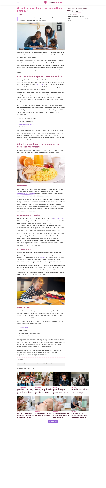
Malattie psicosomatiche (26, 124)
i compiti (42, 257)
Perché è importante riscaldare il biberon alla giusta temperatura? (25, 415)
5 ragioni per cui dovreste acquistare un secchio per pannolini (79, 415)
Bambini (55, 387)
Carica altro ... (53, 421)
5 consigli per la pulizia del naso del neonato (43, 414)
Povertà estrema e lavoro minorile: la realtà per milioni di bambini (61, 391)
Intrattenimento (21, 387)
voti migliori (39, 84)
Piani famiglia (38, 387)
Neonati (73, 387)
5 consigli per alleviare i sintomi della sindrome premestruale (61, 415)
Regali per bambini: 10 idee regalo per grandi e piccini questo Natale (25, 391)
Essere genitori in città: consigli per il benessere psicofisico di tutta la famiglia (43, 391)
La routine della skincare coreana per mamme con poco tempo (80, 391)
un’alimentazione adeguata (26, 193)
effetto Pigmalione (58, 218)
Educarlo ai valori (24, 327)
